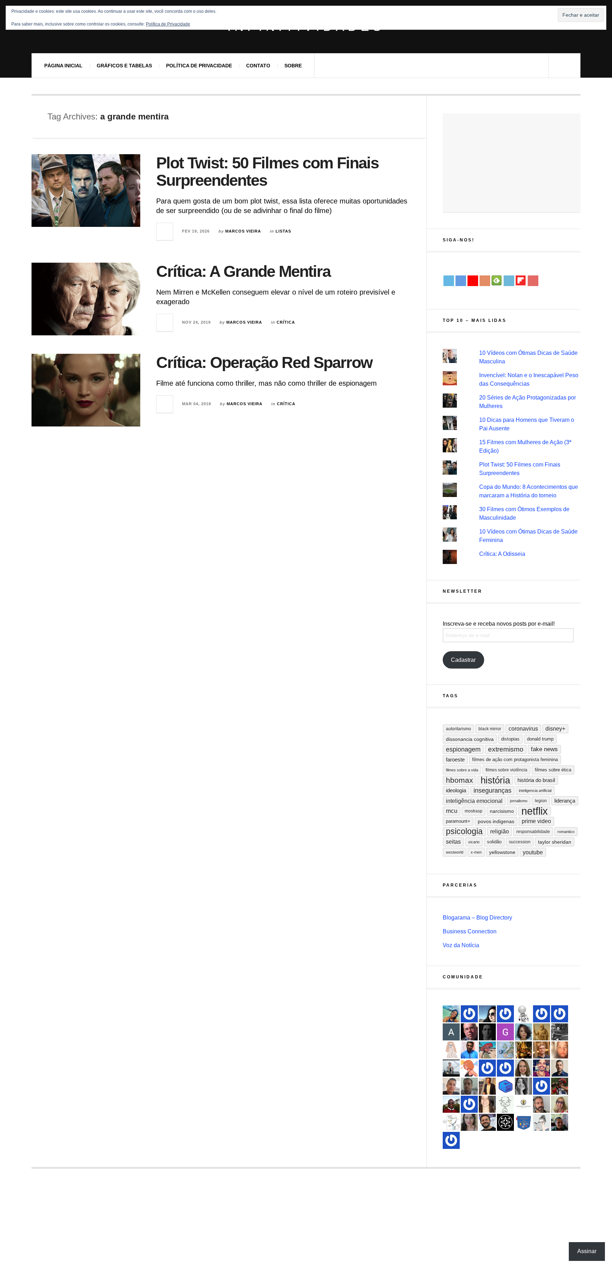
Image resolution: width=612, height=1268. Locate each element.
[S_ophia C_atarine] (469, 1104)
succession (520, 841)
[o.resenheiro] (541, 1049)
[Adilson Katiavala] (451, 1031)
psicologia (464, 831)
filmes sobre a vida (462, 770)
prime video (536, 821)
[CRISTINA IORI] (541, 1013)
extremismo (505, 749)
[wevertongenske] (451, 1086)
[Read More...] (165, 231)
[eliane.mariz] (469, 1122)
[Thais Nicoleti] (505, 1013)
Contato (258, 65)
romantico (565, 831)
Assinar (586, 1251)
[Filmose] (541, 1104)
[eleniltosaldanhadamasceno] (487, 1122)
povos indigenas (496, 821)
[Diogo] (487, 1031)
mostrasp (473, 811)
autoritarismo (458, 728)
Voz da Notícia (461, 945)
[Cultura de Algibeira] (523, 1122)
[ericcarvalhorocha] (469, 1086)
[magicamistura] (487, 1013)
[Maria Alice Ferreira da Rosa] (451, 1068)
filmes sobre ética (553, 769)
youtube (533, 852)
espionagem (463, 749)
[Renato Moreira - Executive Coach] (487, 1086)
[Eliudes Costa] (451, 1104)
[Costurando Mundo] (505, 1049)
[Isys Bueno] (469, 1068)
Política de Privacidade (199, 65)
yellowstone (502, 852)
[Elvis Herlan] (559, 1068)
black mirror (489, 728)
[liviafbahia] (487, 1104)
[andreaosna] (541, 1086)
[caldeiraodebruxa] (523, 1049)
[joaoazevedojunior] (469, 1031)
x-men (476, 852)
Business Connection (470, 931)
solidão (494, 841)
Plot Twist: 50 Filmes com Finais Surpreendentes (267, 172)
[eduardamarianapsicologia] (523, 1068)
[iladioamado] (505, 1104)
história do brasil (536, 780)
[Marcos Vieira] (505, 1122)
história (495, 780)
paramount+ (458, 821)
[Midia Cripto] (505, 1086)
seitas (453, 842)
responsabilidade (533, 831)
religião (499, 831)
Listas (283, 231)
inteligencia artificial (535, 790)
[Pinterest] (533, 280)
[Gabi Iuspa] (451, 1013)
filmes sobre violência (506, 769)
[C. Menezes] (541, 1122)
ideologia (456, 790)
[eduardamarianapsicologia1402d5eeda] (559, 1104)
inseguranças (492, 790)
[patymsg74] (487, 1068)
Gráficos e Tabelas (124, 65)
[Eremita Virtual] (541, 1031)
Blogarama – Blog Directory (477, 918)
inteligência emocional (474, 801)
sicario (474, 842)
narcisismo (502, 811)
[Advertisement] (511, 163)
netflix (534, 811)
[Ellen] (559, 1013)
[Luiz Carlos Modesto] (559, 1086)
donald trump (540, 739)
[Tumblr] (509, 280)
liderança (564, 801)
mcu (451, 811)
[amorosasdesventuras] (451, 1049)
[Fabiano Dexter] (451, 1122)
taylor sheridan (554, 842)
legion (541, 800)
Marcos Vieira (243, 231)
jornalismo (518, 801)
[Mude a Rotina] (487, 1049)
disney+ (555, 729)
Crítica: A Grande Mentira (243, 271)
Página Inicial (63, 65)
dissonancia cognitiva (470, 739)
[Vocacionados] (469, 1049)
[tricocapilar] (523, 1031)
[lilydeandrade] (559, 1049)
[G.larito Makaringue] (505, 1031)
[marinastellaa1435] (505, 1068)
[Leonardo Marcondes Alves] (523, 1104)
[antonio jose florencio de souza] (559, 1122)
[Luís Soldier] (523, 1013)
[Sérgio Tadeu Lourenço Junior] (559, 1031)
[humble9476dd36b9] (469, 1013)
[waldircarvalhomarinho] (451, 1140)
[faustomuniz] (541, 1068)
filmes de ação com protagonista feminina (515, 759)
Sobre (293, 65)
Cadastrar (463, 660)
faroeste (455, 759)
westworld (454, 852)
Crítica (286, 322)
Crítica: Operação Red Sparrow (264, 362)
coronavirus (523, 729)
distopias (510, 739)
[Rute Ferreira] (523, 1086)
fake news (544, 749)
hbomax (459, 780)
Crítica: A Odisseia (502, 554)
